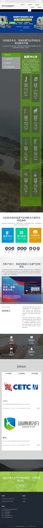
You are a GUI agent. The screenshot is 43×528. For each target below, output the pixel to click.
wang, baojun (7, 408)
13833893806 (7, 512)
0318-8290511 (7, 514)
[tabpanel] (30, 129)
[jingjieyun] (21, 276)
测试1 (5, 438)
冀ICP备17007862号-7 (32, 526)
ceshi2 (5, 401)
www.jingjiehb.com (8, 517)
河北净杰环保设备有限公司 (20, 526)
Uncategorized (23, 408)
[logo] (8, 5)
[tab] (11, 55)
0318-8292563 (7, 510)
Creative (18, 408)
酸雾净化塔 (30, 56)
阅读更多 (38, 408)
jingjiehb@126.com (9, 515)
